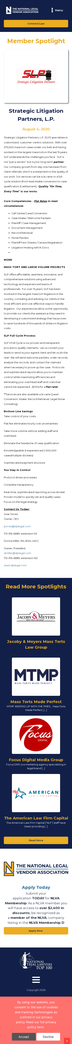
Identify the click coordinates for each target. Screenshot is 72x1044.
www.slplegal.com (15, 565)
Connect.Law (36, 23)
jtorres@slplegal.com (17, 526)
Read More (36, 840)
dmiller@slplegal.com (17, 553)
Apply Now (36, 930)
